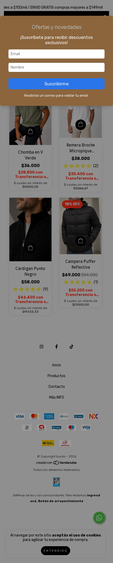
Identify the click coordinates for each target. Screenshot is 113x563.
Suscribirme (56, 83)
